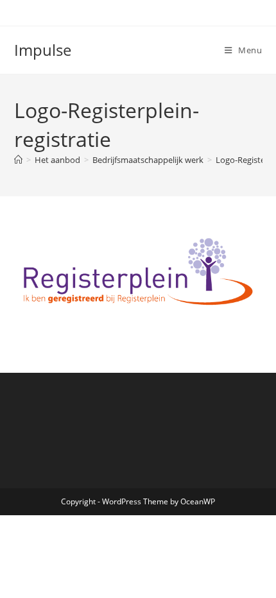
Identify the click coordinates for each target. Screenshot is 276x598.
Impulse (42, 49)
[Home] (18, 160)
